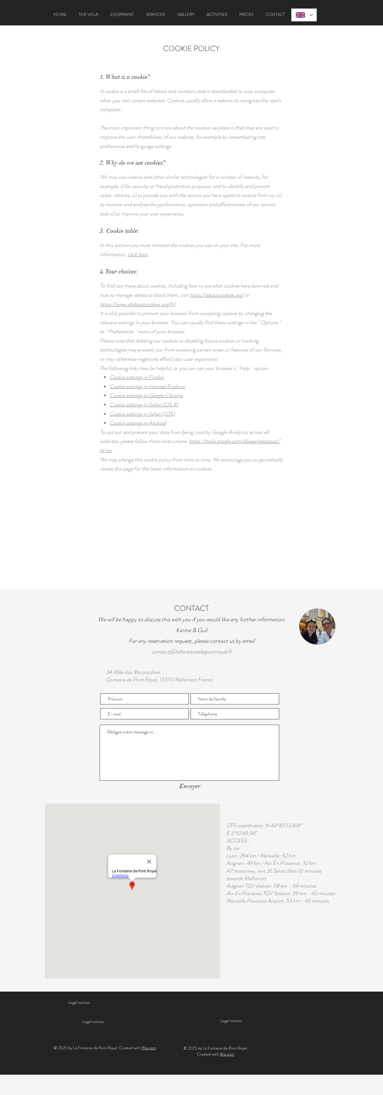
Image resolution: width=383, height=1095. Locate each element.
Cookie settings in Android (138, 423)
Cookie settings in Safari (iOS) (142, 414)
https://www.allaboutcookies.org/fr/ (137, 304)
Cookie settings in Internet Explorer (147, 386)
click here (137, 254)
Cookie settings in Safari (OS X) (144, 405)
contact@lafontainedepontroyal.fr (191, 651)
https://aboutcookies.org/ (217, 295)
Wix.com (149, 1048)
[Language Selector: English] (304, 15)
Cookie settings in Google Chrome (146, 395)
